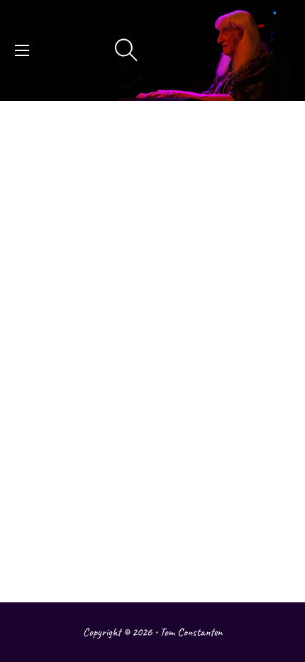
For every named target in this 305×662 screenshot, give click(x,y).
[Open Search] (126, 50)
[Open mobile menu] (22, 50)
